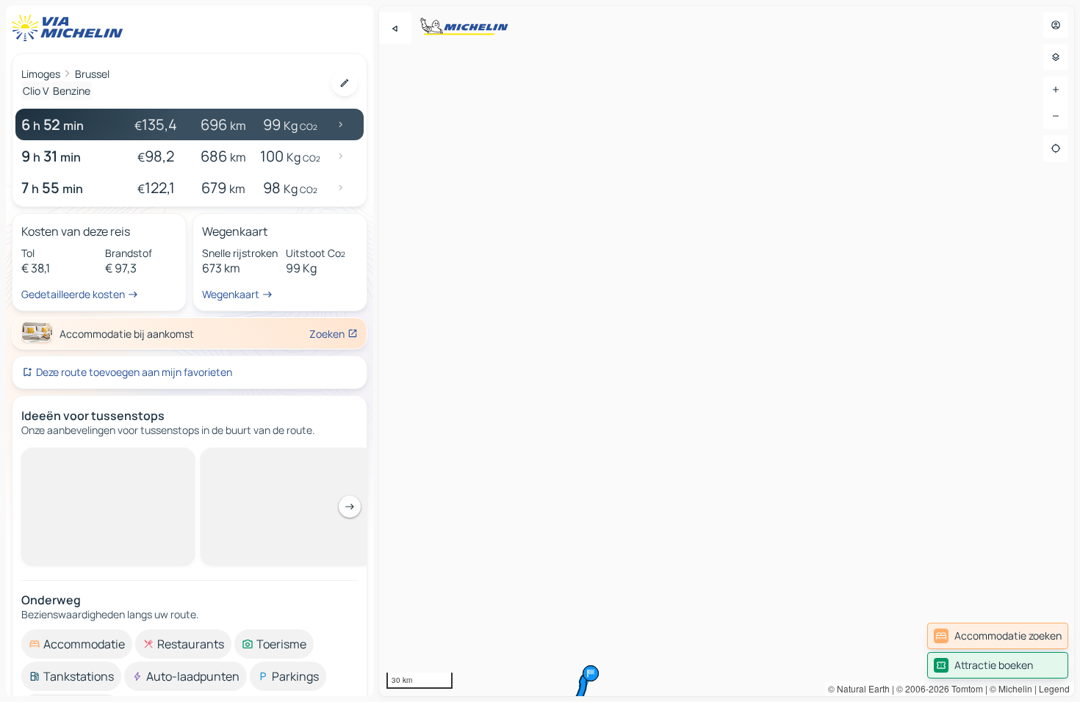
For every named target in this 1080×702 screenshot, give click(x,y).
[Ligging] (1055, 148)
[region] (726, 351)
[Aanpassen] (344, 83)
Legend (1054, 688)
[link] (997, 636)
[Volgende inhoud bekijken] (350, 507)
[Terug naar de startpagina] (70, 28)
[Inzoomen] (1055, 89)
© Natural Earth (859, 688)
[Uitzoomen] (1055, 116)
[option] (76, 644)
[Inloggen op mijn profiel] (1055, 25)
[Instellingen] (1055, 57)
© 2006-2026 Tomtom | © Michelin (964, 688)
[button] (591, 673)
